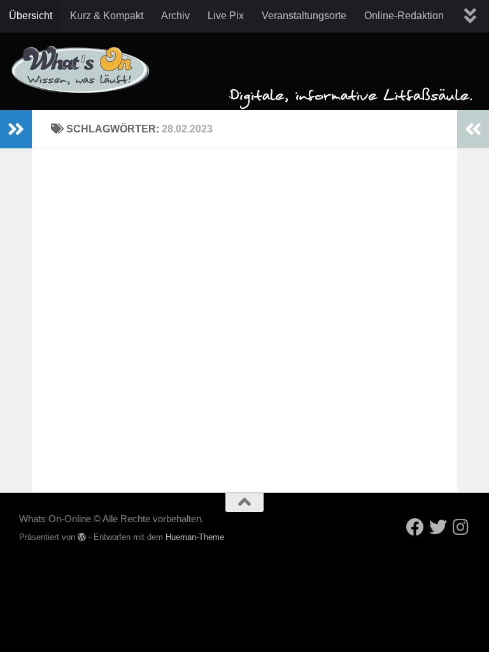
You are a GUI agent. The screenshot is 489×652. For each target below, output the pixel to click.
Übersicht (30, 15)
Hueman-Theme (195, 537)
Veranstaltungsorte (304, 15)
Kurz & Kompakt (106, 15)
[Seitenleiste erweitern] (16, 129)
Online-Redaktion (404, 15)
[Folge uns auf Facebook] (415, 527)
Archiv (175, 15)
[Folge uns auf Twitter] (438, 527)
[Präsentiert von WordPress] (82, 537)
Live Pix (226, 15)
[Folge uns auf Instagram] (461, 527)
